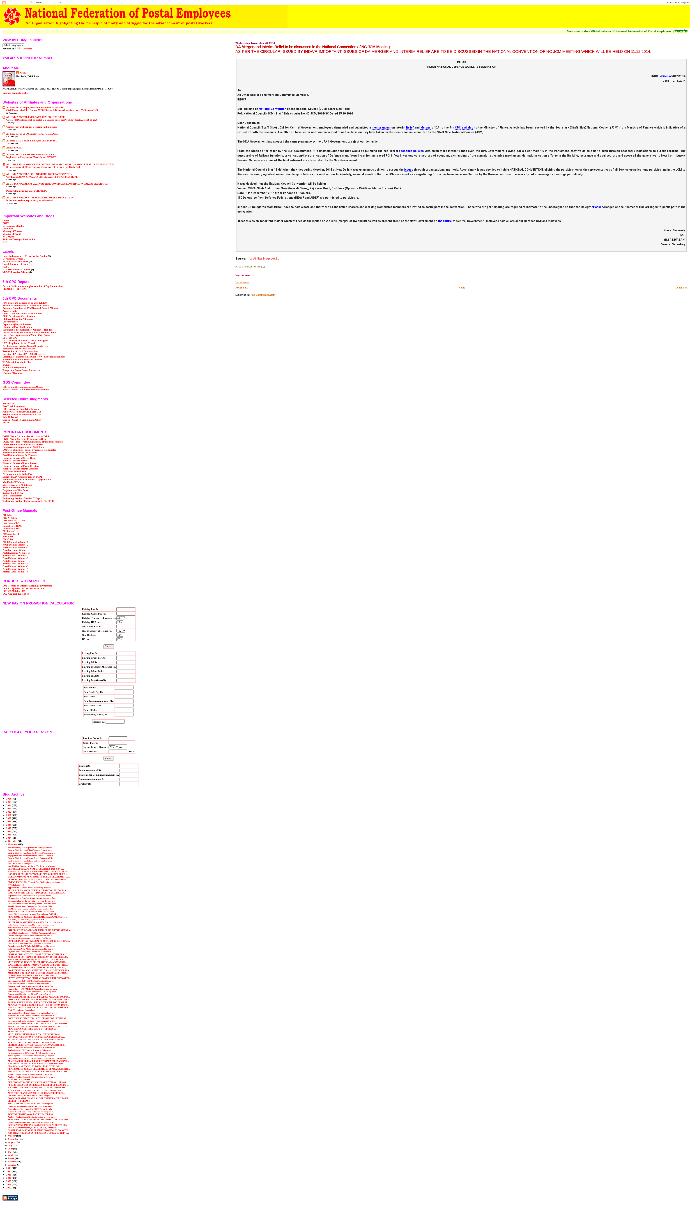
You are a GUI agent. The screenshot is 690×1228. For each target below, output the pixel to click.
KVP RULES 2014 (16, 885)
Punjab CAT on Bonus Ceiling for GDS (22, 412)
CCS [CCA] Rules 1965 (14, 591)
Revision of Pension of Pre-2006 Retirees (23, 354)
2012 (9, 1171)
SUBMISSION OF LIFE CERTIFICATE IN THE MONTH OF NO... (37, 1088)
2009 (9, 1181)
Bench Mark (9, 403)
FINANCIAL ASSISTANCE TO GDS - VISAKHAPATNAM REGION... (38, 1072)
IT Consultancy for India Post (18, 474)
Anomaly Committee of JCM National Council (26, 305)
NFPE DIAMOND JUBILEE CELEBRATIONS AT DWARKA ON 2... (37, 917)
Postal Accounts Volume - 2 (16, 553)
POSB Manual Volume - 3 (15, 547)
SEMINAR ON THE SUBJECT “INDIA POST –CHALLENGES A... (37, 893)
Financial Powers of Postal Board (19, 463)
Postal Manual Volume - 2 (16, 555)
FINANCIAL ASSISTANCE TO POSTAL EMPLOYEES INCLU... (36, 1066)
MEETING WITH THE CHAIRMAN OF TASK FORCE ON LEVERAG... (40, 871)
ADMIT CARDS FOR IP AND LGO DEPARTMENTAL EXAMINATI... (38, 1061)
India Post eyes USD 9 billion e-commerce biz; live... (30, 949)
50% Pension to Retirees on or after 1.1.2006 (25, 303)
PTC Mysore (9, 236)
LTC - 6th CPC (10, 338)
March (11, 1158)
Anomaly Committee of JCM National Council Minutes (30, 308)
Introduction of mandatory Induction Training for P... (31, 1112)
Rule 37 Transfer (11, 417)
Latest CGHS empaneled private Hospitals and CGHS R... (33, 914)
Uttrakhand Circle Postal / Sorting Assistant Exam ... (31, 981)
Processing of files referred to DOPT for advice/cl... (30, 1109)
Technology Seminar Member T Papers (22, 498)
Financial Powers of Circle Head (19, 458)
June (10, 1148)
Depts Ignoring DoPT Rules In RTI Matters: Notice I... (31, 946)
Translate (27, 48)
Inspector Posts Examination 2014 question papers (29, 895)
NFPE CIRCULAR (16, 1031)
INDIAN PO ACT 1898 (14, 520)
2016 (9, 831)
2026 (9, 799)
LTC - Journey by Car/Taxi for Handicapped (25, 340)
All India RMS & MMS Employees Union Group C (31, 140)
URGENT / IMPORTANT (19, 1101)
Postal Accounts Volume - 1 (16, 550)
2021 (9, 815)
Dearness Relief (10, 321)
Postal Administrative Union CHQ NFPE (26, 191)
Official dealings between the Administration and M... (31, 935)
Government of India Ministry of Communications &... (31, 1021)
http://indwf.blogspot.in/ (263, 258)
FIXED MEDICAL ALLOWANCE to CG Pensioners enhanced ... (35, 882)
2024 (9, 805)
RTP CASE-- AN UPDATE (19, 1079)
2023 (9, 808)
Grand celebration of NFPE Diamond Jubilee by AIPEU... (33, 1122)
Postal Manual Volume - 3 (16, 558)
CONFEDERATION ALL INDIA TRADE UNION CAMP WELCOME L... (39, 999)
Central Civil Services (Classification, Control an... (30, 850)
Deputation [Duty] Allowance (17, 324)
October (12, 1136)
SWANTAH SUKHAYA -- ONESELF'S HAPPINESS (30, 1114)
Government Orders (13, 259)
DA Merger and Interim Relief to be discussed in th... (30, 909)
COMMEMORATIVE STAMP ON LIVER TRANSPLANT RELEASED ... (39, 1098)
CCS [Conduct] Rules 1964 (16, 594)
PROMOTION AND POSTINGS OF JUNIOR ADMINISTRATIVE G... (38, 1026)
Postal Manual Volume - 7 (16, 569)
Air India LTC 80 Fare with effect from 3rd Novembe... (32, 911)
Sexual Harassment (12, 495)
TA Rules (7, 365)
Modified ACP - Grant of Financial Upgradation (27, 479)
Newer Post (241, 287)
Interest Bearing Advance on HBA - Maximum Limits (29, 332)
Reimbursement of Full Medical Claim (22, 414)
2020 (9, 818)
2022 (9, 812)
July (10, 1145)
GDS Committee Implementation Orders (23, 387)
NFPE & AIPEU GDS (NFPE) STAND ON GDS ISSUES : (32, 1029)
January (12, 1165)
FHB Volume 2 (10, 518)
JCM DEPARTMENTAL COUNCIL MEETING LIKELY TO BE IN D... (38, 1133)
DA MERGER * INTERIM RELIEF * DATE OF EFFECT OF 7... (36, 976)
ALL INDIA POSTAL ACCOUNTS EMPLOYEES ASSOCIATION (39, 174)
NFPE (23, 72)
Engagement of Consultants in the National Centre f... (31, 855)
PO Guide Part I (11, 534)
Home (462, 287)
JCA (5, 267)
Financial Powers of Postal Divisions (21, 466)
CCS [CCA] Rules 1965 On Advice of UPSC (24, 588)
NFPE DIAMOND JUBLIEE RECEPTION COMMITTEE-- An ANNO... (39, 1120)
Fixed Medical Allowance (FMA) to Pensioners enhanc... (32, 933)
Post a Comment (242, 282)
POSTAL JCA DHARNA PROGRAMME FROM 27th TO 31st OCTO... (39, 1130)
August (12, 1142)
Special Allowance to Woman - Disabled (22, 359)
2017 (9, 828)
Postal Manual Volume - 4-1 (17, 561)
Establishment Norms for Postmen (20, 452)
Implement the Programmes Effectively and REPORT (31, 157)
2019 (9, 821)
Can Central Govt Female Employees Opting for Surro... (32, 1013)
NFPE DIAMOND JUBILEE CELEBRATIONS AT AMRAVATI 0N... (37, 962)
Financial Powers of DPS (15, 460)
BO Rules (7, 515)
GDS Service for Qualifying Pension (21, 409)
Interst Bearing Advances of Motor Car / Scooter (27, 335)
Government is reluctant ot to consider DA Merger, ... (31, 938)
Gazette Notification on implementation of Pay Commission (33, 286)
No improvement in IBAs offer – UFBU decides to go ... (31, 1053)
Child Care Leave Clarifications (19, 316)
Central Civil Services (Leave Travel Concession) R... (31, 858)
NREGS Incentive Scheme (16, 272)
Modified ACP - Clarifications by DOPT (22, 477)
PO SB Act (8, 536)
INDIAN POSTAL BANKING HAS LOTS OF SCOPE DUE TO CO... (37, 1125)
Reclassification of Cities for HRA (19, 348)
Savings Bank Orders (13, 493)
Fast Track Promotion (14, 406)
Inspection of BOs (11, 523)
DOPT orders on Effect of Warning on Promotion (27, 586)
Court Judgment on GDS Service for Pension (25, 256)
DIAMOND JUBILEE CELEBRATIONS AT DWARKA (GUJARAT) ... (38, 967)
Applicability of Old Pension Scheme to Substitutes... (30, 1050)
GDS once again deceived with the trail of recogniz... (30, 1106)
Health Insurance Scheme (15, 264)
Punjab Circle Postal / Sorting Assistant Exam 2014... (31, 1074)
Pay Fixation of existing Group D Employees (25, 346)
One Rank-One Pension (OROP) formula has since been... (33, 903)
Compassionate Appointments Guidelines (23, 447)
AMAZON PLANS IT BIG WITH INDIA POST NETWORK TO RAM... (39, 997)
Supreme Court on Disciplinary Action (22, 420)
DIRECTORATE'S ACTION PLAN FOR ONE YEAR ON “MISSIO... (38, 1082)
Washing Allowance (12, 373)
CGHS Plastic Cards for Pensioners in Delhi (25, 439)
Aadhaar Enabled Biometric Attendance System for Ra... (32, 1047)
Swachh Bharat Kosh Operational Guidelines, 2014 (30, 906)
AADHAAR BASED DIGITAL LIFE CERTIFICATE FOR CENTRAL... (38, 1002)
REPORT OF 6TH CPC (14, 289)
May (10, 1152)
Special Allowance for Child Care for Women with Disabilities (34, 357)
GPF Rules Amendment (14, 471)
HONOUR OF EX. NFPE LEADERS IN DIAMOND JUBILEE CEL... (38, 874)
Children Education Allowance (18, 319)
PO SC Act (8, 539)
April (11, 1155)
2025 (9, 802)
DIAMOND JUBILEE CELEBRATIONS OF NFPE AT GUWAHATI (37, 1058)
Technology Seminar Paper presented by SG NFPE (28, 501)
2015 (9, 834)
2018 (9, 825)
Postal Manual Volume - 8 (16, 572)
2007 (9, 1187)
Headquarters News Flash (15, 261)
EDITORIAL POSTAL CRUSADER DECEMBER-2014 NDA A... (36, 869)
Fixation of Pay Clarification (17, 327)
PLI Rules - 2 (9, 531)
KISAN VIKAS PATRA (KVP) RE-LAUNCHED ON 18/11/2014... (36, 959)
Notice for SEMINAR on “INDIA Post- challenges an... (31, 1104)
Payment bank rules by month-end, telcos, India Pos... (31, 986)
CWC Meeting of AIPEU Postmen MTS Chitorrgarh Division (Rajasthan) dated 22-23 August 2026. (52, 110)
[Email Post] (262, 267)
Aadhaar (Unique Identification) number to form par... (31, 1077)
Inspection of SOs (11, 528)
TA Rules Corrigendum (14, 367)
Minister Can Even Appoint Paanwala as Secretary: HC (32, 1015)
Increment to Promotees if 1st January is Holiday (27, 330)
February (12, 1161)
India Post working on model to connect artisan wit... (31, 925)
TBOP (6, 422)
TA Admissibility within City (17, 362)
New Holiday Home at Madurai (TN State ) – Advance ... (32, 866)
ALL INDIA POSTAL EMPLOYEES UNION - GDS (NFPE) (35, 117)
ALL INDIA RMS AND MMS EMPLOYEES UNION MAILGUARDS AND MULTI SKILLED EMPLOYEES (60, 164)
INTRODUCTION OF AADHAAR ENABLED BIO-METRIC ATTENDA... (40, 930)
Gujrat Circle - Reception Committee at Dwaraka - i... (31, 951)
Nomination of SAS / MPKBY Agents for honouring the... (32, 989)
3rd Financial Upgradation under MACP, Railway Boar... (33, 992)
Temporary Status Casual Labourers (21, 370)
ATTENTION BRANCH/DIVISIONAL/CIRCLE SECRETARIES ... (36, 1093)
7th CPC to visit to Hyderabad (21, 1010)
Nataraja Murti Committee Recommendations (26, 389)
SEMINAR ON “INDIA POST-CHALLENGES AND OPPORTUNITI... (38, 1024)
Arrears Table (10, 311)
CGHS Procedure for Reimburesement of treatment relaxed (33, 442)
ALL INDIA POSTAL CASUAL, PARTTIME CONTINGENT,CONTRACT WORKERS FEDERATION (57, 184)
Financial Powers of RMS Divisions (20, 469)
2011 (9, 1175)
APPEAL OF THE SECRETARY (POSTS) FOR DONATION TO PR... (38, 1005)
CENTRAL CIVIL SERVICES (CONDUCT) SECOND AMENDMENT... (38, 879)
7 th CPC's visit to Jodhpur (19, 863)
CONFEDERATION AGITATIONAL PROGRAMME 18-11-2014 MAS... (39, 941)
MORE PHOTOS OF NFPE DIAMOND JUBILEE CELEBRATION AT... (39, 877)
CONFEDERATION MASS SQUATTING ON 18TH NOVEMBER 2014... (39, 970)
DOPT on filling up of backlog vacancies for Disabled (29, 450)
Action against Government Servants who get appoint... (32, 1056)
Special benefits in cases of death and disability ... (29, 927)
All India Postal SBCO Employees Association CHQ (32, 134)
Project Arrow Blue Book (15, 490)
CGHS (6, 220)
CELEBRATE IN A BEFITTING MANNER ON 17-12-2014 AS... (35, 922)
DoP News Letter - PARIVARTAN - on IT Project (29, 1095)
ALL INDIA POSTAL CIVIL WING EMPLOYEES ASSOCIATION (39, 197)
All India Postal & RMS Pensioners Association (30, 154)
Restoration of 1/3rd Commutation (20, 351)
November (13, 844)
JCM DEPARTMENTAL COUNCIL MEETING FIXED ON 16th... (36, 1063)
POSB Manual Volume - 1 (15, 542)
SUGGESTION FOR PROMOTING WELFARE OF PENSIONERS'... (38, 965)
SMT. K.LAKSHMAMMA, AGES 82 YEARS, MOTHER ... (33, 1128)
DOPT (6, 223)
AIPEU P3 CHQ (14, 147)
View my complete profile (15, 92)
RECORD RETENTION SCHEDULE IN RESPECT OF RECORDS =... (38, 1085)
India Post (8, 228)
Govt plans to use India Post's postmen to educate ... (30, 943)
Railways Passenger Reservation (19, 239)
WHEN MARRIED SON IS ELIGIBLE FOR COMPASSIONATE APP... (38, 1008)
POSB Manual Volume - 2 (15, 545)
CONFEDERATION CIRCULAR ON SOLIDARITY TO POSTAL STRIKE (42, 177)
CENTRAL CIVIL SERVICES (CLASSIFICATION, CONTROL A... (37, 954)
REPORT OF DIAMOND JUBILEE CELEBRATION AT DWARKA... (38, 890)
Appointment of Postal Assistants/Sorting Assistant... (30, 887)
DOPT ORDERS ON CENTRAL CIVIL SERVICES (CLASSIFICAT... (37, 1018)
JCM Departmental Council (17, 269)
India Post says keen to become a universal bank (28, 983)
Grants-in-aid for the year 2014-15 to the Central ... (30, 994)
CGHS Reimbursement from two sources (23, 444)
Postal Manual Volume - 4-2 (17, 563)
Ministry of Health (12, 234)
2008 (9, 1184)
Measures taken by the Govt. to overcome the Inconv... (31, 901)
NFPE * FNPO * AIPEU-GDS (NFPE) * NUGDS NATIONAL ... (35, 1034)
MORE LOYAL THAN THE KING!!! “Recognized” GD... (33, 1042)
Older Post (681, 287)
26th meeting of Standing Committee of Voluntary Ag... (32, 898)
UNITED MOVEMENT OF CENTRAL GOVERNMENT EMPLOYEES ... (39, 978)
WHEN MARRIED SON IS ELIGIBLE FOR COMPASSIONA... (35, 1090)
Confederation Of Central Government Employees (31, 127)
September (13, 1139)
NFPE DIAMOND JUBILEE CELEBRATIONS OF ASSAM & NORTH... (39, 1069)
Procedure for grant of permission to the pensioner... (30, 847)
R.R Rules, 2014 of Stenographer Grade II (26, 919)
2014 (9, 838)
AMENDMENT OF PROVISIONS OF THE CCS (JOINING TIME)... (38, 973)
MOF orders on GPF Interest (17, 485)
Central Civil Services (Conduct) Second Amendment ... (32, 853)
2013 (9, 1168)
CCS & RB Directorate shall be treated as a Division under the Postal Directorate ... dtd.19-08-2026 (51, 120)
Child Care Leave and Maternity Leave (22, 313)
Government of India (13, 226)
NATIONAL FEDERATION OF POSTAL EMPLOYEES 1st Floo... (36, 1037)
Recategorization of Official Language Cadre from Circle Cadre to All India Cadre (44, 167)
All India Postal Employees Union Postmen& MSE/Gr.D (34, 107)
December (13, 841)
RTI (5, 242)
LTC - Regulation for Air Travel (19, 343)
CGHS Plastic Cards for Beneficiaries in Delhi (26, 436)
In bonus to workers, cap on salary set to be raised (29, 200)
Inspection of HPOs (12, 526)
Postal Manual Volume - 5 (16, 566)
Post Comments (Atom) (263, 295)
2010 (9, 1178)
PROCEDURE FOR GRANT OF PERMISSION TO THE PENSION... (38, 957)
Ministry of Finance (12, 231)
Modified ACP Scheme (14, 482)
